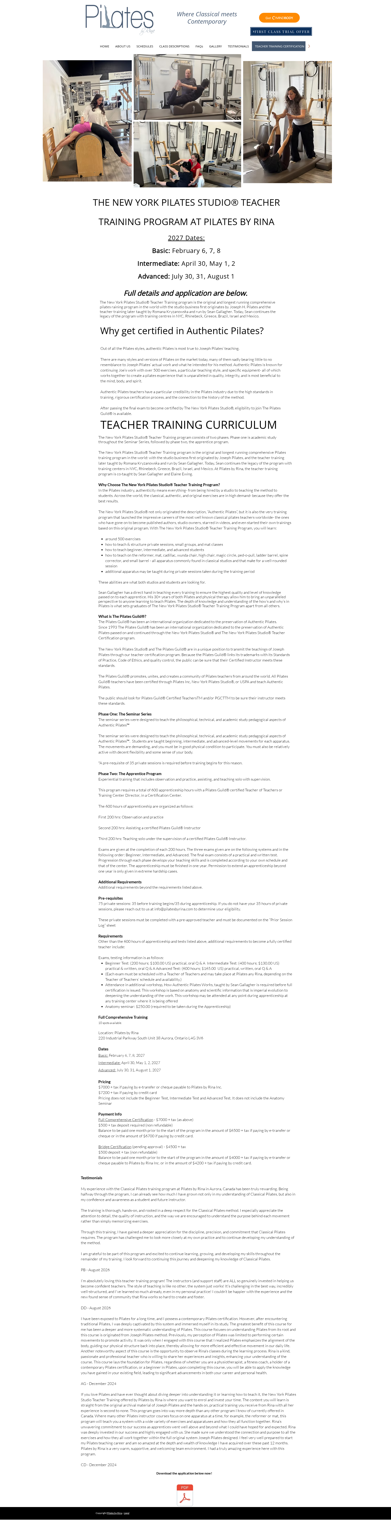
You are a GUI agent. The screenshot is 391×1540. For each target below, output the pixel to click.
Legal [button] (126, 1513)
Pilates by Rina (114, 1513)
